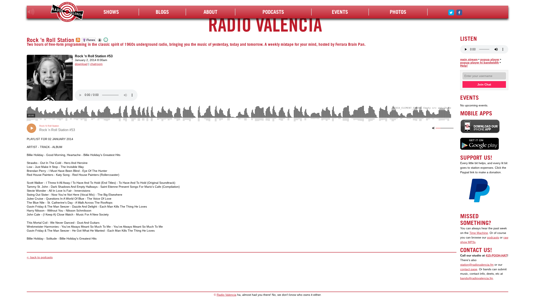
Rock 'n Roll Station (50, 40)
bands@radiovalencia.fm (476, 278)
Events (340, 12)
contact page (468, 269)
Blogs (162, 12)
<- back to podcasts (40, 257)
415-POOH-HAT (496, 255)
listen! (31, 11)
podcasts (493, 237)
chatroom (96, 64)
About (210, 12)
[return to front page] (67, 12)
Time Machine (478, 233)
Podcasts (273, 12)
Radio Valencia (226, 294)
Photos (398, 12)
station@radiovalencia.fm (477, 264)
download (81, 64)
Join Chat (484, 84)
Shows (111, 12)
